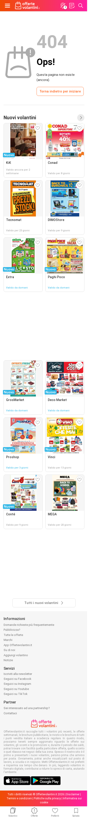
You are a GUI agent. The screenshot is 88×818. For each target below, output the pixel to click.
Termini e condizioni (19, 798)
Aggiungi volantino (16, 655)
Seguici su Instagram (17, 683)
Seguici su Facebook (17, 679)
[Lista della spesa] (71, 5)
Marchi (8, 640)
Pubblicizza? (12, 629)
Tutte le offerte (13, 635)
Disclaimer (72, 794)
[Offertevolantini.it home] (27, 5)
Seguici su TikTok (16, 694)
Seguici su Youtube (16, 689)
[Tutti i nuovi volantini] (80, 117)
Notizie (8, 660)
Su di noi (9, 650)
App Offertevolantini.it (18, 645)
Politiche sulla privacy (47, 798)
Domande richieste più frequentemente (29, 624)
